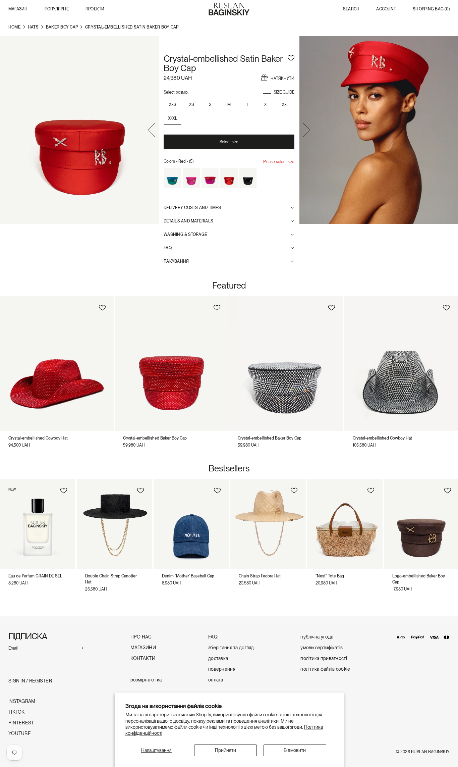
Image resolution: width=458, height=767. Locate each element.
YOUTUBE (19, 733)
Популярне (57, 9)
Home (14, 27)
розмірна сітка (146, 680)
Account (386, 9)
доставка (218, 658)
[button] (152, 131)
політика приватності (323, 658)
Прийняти (225, 750)
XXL (285, 104)
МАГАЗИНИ (143, 648)
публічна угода (316, 637)
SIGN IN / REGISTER (30, 681)
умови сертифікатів (321, 648)
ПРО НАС (141, 637)
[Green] (172, 178)
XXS (172, 104)
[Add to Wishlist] (291, 57)
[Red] (228, 178)
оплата (215, 680)
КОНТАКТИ (142, 658)
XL (266, 104)
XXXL (172, 118)
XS (191, 104)
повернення (221, 669)
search (351, 9)
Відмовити (295, 750)
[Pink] (191, 178)
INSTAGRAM (22, 701)
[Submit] (82, 647)
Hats (33, 27)
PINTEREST (21, 723)
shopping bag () (431, 9)
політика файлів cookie (325, 669)
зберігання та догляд (231, 648)
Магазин (18, 9)
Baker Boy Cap (62, 27)
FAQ (213, 637)
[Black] (247, 178)
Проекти (95, 9)
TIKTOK (16, 712)
